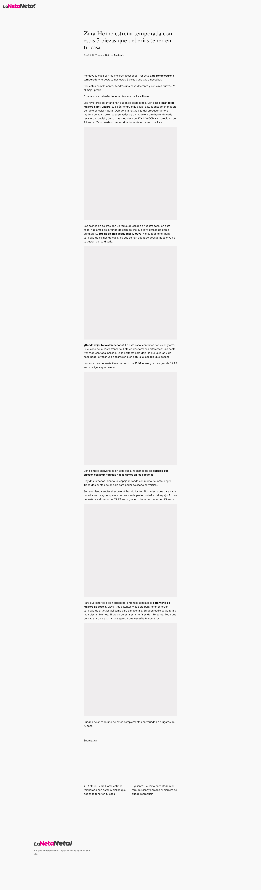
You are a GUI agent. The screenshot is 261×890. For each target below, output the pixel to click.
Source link (90, 740)
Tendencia (119, 55)
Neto (107, 55)
